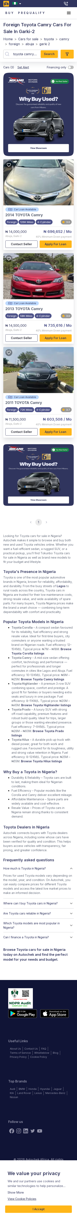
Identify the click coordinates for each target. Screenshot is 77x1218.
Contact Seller (21, 244)
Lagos (61, 586)
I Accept (39, 1209)
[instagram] (18, 1130)
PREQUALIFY (32, 13)
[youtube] (39, 1130)
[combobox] (17, 3)
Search (49, 54)
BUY (9, 13)
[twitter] (32, 1130)
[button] (38, 868)
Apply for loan (55, 244)
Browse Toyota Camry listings (42, 679)
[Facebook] (11, 1130)
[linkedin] (25, 1130)
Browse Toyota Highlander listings (46, 705)
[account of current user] (69, 13)
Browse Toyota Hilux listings (41, 761)
